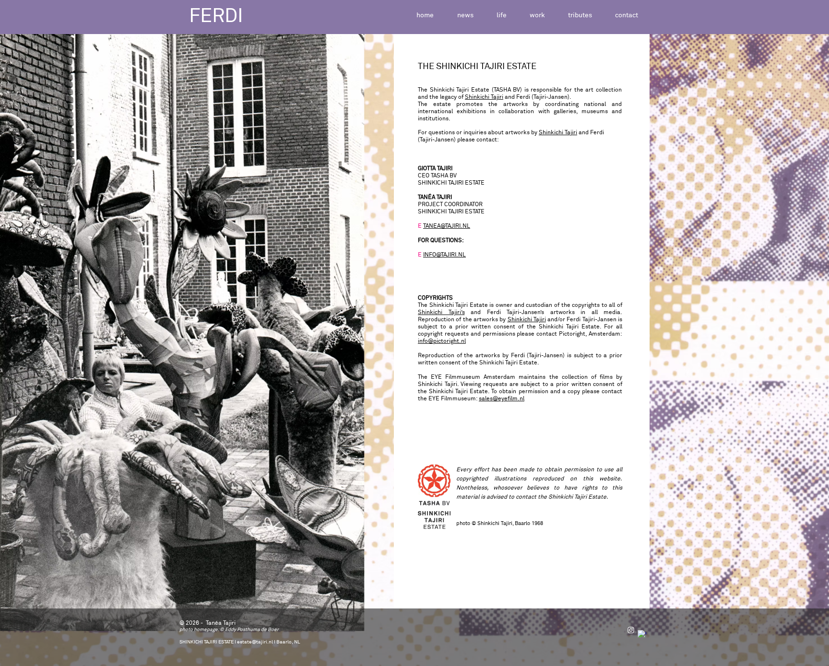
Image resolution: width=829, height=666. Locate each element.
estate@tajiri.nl (255, 642)
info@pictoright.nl (442, 341)
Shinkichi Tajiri (484, 97)
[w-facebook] (642, 634)
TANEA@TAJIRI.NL (446, 226)
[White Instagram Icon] (631, 630)
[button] (501, 16)
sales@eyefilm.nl (501, 399)
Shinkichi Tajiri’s (441, 312)
